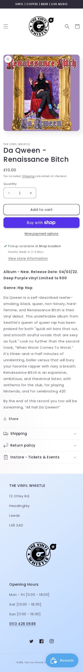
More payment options (42, 234)
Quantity (10, 184)
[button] (6, 26)
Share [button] (14, 419)
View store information (28, 258)
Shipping (28, 176)
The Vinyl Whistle (34, 662)
